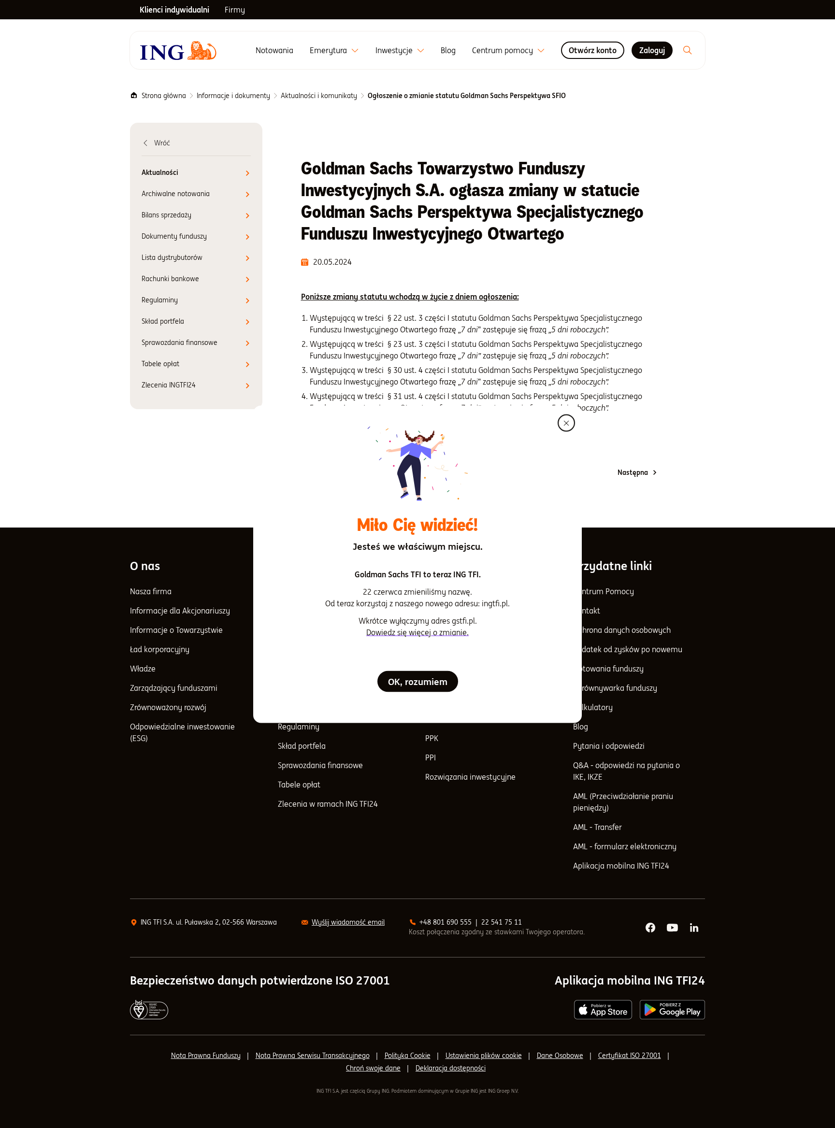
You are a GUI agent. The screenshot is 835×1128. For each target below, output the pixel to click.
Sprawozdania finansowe (179, 342)
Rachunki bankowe (170, 278)
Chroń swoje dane (373, 1068)
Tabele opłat (160, 363)
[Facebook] (651, 928)
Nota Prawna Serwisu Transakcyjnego (313, 1055)
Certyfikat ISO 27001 (629, 1055)
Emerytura (328, 50)
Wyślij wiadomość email (348, 922)
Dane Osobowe (560, 1055)
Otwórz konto (593, 50)
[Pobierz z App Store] (603, 1009)
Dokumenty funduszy (174, 236)
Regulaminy (160, 300)
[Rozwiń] (355, 50)
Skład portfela (163, 321)
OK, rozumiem (417, 681)
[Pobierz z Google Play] (672, 1009)
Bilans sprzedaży (166, 215)
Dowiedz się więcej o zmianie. (417, 632)
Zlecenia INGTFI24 (169, 385)
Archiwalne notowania (176, 193)
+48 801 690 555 (445, 922)
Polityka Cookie (408, 1055)
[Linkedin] (695, 928)
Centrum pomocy (502, 50)
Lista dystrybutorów (172, 257)
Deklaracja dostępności (451, 1068)
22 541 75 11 (501, 922)
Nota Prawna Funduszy (206, 1055)
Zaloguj (652, 50)
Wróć (162, 143)
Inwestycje (394, 50)
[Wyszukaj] (687, 50)
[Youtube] (673, 928)
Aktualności (160, 172)
